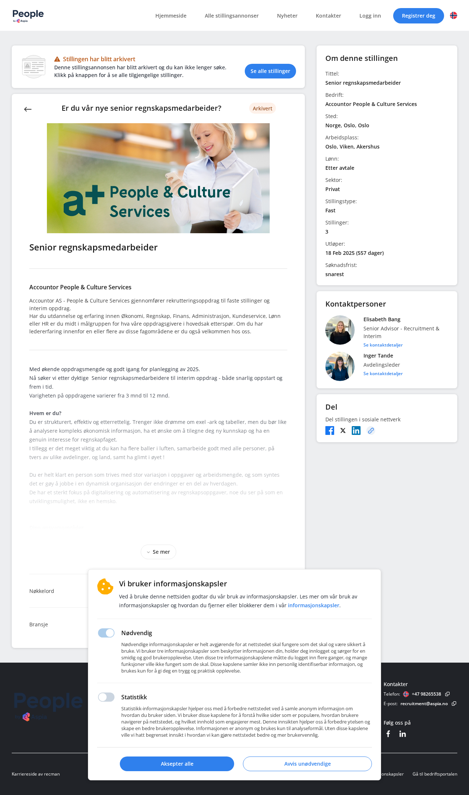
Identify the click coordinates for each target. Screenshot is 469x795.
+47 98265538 (426, 694)
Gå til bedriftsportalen (435, 774)
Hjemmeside (171, 15)
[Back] (28, 108)
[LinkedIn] (356, 430)
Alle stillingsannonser (232, 15)
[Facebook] (329, 430)
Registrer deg (418, 15)
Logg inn (370, 15)
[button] (453, 15)
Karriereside (24, 774)
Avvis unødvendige (307, 763)
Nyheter (287, 15)
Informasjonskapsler (383, 774)
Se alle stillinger (270, 70)
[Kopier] (370, 430)
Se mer (161, 551)
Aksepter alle (177, 763)
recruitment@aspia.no (424, 703)
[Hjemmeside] (68, 704)
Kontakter (328, 15)
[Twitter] (343, 430)
